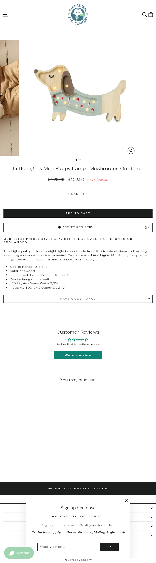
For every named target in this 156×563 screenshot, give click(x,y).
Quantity (78, 193)
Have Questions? (78, 298)
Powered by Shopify (78, 559)
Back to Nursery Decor (81, 488)
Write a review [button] (78, 355)
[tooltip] (147, 227)
